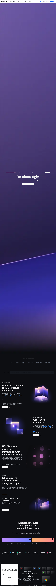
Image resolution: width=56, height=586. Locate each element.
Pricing (17, 1)
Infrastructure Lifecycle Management (8, 395)
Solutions (10, 1)
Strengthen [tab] (13, 493)
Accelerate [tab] (4, 493)
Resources (25, 1)
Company (29, 1)
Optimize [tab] (8, 493)
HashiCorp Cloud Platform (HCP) (47, 426)
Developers (21, 1)
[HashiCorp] (4, 1)
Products (14, 1)
